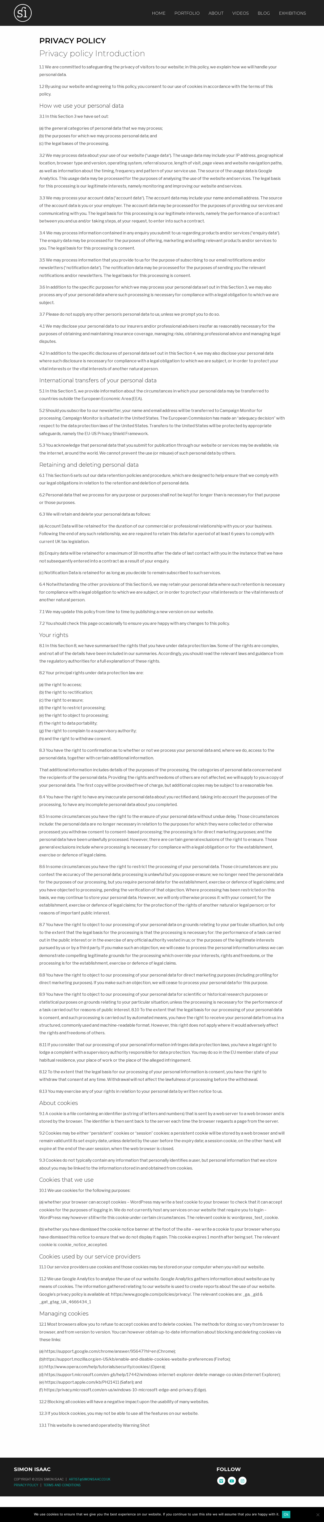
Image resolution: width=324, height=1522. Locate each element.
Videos (240, 13)
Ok (286, 1514)
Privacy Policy (26, 1485)
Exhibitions (292, 13)
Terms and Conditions (62, 1485)
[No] (317, 1514)
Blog (264, 13)
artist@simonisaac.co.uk (89, 1479)
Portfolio (187, 13)
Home (159, 13)
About (216, 13)
